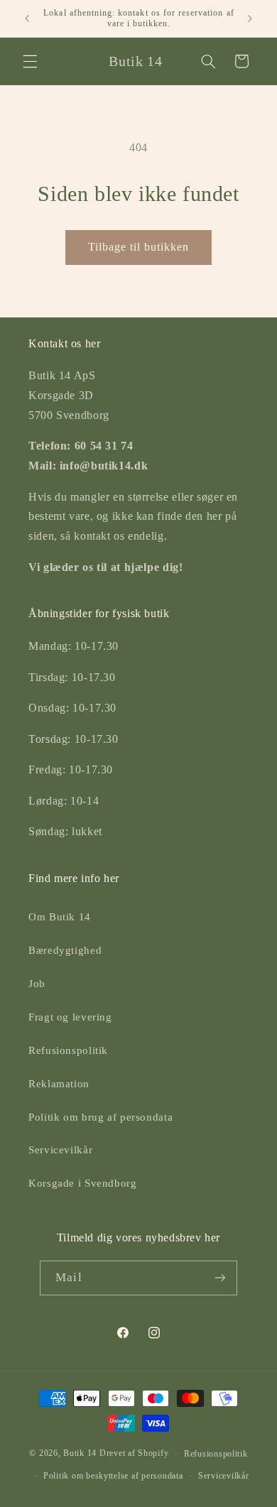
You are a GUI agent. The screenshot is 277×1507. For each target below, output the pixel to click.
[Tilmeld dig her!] (219, 1278)
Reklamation (58, 1083)
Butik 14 (80, 1453)
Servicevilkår (60, 1149)
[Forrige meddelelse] (27, 18)
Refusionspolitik (68, 1050)
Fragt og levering (70, 1017)
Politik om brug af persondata (100, 1117)
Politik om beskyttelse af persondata (113, 1475)
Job (36, 983)
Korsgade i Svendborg (82, 1183)
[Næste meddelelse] (250, 18)
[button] (29, 61)
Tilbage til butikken (139, 247)
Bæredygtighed (65, 950)
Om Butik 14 (59, 917)
